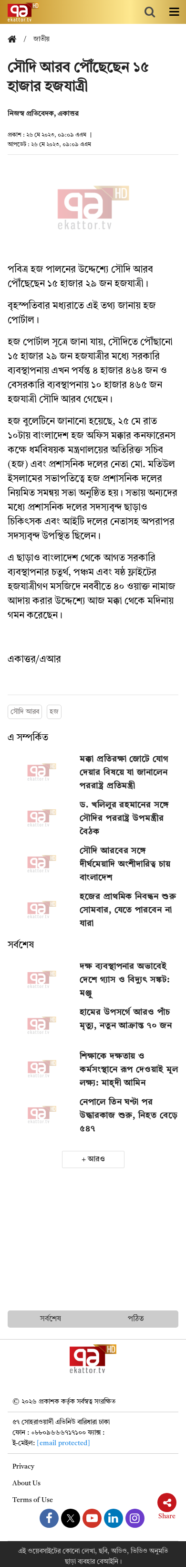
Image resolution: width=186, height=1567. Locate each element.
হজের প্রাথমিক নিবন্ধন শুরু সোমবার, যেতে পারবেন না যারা (128, 910)
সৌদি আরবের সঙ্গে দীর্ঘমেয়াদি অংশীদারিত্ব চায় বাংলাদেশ (125, 864)
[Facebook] (49, 1518)
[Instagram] (135, 1518)
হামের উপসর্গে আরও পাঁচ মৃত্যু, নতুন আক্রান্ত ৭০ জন (126, 1019)
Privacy (23, 1466)
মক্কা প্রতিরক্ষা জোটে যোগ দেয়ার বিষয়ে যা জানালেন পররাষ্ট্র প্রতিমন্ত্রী (124, 772)
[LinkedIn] (113, 1518)
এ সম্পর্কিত (28, 738)
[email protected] (63, 1443)
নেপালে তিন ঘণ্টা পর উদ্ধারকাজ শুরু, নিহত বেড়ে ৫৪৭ (128, 1115)
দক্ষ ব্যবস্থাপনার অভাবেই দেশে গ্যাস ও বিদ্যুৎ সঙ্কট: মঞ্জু (124, 980)
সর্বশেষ (21, 945)
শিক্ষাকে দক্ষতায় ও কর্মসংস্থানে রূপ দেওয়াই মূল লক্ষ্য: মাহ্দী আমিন (129, 1069)
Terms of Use (32, 1500)
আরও (96, 1159)
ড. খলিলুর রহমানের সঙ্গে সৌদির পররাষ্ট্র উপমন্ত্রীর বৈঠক (124, 818)
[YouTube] (92, 1518)
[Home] (16, 40)
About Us (26, 1483)
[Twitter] (70, 1518)
